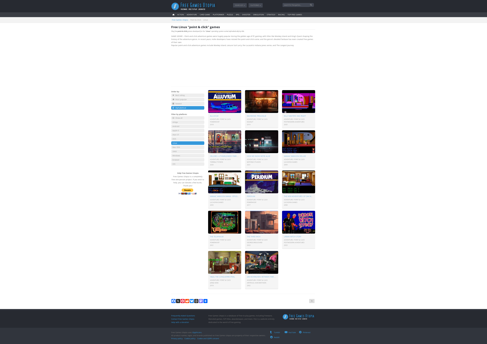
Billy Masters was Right (295, 116)
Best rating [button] (180, 95)
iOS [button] (173, 164)
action (180, 14)
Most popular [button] (181, 99)
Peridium (251, 196)
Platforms (254, 5)
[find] (311, 5)
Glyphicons (197, 332)
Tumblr (277, 332)
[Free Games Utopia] (200, 6)
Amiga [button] (175, 122)
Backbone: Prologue (256, 116)
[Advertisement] (243, 66)
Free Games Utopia (180, 20)
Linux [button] (174, 143)
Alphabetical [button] (180, 108)
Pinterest (306, 332)
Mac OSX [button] (176, 147)
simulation (258, 14)
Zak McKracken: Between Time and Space (265, 277)
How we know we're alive (258, 156)
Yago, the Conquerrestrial (222, 277)
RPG (237, 14)
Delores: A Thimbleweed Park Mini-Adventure (230, 156)
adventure (192, 14)
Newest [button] (178, 103)
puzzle (230, 14)
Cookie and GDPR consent (208, 338)
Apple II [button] (175, 130)
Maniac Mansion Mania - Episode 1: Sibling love (232, 196)
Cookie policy (189, 338)
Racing (281, 14)
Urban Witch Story (292, 236)
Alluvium (214, 116)
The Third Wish (253, 236)
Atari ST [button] (175, 134)
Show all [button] (178, 118)
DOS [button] (174, 139)
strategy (271, 14)
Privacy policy (177, 338)
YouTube (292, 332)
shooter (246, 14)
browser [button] (175, 160)
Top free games (295, 14)
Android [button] (175, 126)
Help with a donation (180, 322)
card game (205, 14)
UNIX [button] (174, 151)
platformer (218, 14)
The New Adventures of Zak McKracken (302, 196)
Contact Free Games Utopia (182, 319)
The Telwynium (216, 236)
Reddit (277, 337)
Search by (239, 5)
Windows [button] (176, 155)
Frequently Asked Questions (183, 315)
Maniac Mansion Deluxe (295, 156)
